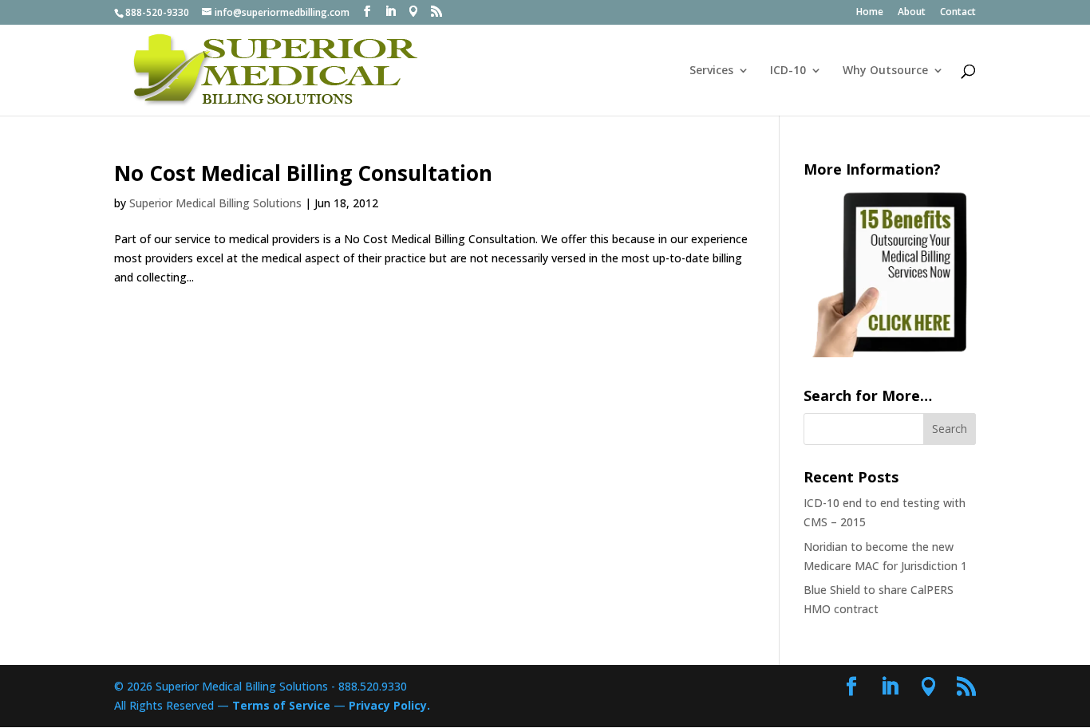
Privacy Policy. (389, 705)
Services (711, 71)
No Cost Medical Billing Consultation (303, 173)
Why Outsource (885, 71)
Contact (958, 12)
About (912, 12)
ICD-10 (788, 71)
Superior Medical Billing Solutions (215, 203)
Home (869, 12)
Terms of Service (281, 705)
